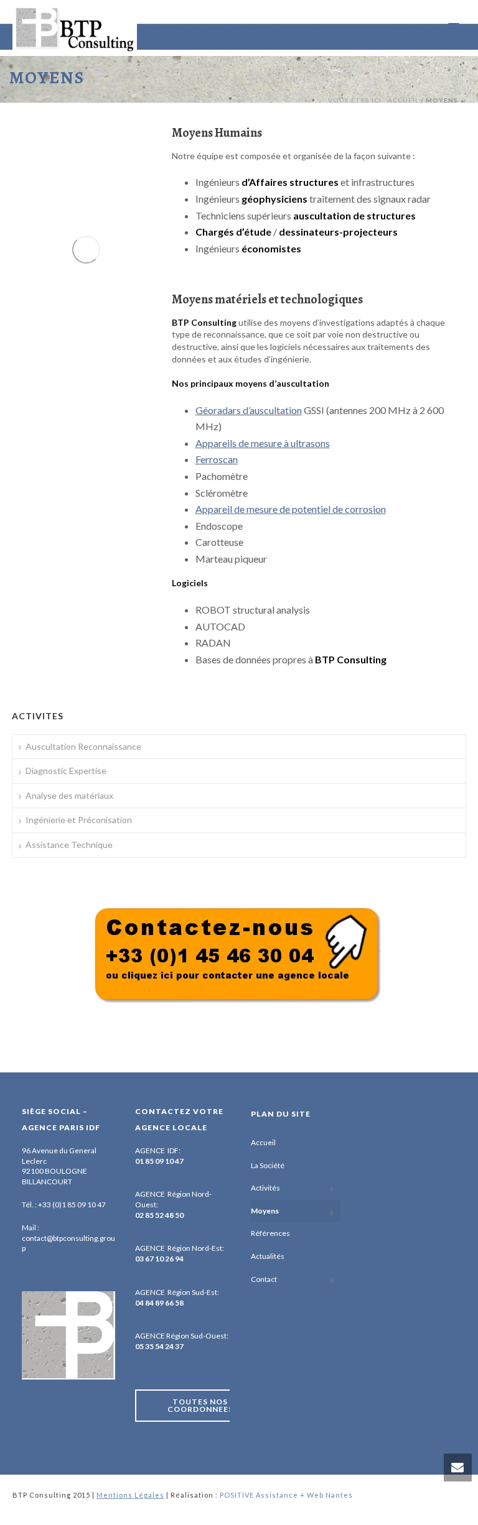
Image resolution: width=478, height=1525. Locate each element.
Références (270, 1233)
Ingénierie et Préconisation (79, 819)
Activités (265, 1187)
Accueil (263, 1142)
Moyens (265, 1210)
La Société (267, 1165)
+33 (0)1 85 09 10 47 (72, 1204)
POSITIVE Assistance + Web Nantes (286, 1495)
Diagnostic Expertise (66, 770)
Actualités (267, 1256)
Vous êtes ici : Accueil (373, 100)
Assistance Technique (69, 844)
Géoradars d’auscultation (248, 410)
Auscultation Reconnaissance (83, 746)
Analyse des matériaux (69, 795)
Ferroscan (216, 459)
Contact (264, 1279)
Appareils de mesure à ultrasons (262, 443)
